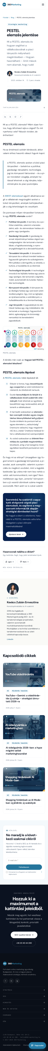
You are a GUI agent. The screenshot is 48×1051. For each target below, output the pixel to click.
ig (17, 981)
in (11, 981)
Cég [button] (4, 1021)
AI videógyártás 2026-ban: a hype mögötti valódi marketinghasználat (24, 750)
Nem (25, 562)
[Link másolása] (20, 117)
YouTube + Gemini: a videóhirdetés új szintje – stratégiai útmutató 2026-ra (23, 698)
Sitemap (26, 1045)
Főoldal (5, 18)
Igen (11, 562)
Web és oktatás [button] (10, 1009)
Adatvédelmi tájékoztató (11, 1045)
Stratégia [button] (7, 990)
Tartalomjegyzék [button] (10, 107)
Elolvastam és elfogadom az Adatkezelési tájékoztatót (25, 873)
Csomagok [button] (7, 1015)
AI (8, 691)
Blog (12, 18)
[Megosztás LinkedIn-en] (5, 117)
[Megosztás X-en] (10, 117)
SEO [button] (4, 996)
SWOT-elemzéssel (14, 196)
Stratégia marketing (17, 24)
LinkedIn (10, 639)
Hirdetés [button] (7, 1002)
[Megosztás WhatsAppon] (15, 117)
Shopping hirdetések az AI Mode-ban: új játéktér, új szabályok (23, 801)
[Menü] (43, 4)
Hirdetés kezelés (20, 691)
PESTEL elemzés (13, 378)
